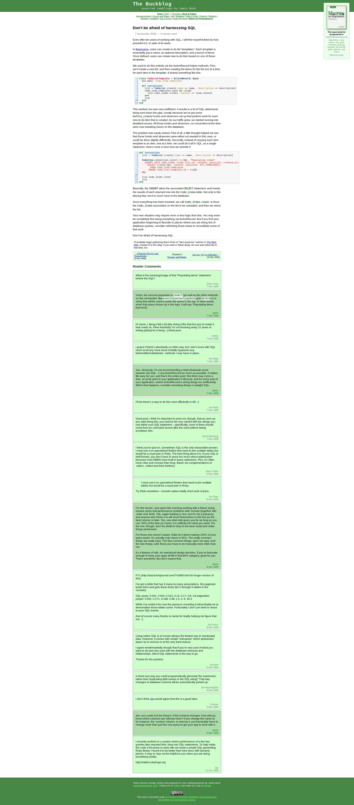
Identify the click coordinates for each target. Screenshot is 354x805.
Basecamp (142, 49)
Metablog (180, 16)
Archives (177, 14)
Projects (203, 16)
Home (160, 14)
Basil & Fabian (189, 14)
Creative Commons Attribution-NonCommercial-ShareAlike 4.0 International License (187, 798)
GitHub (207, 785)
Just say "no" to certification (204, 255)
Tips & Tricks (165, 18)
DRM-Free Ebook (336, 55)
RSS (167, 14)
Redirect (212, 16)
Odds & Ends (192, 16)
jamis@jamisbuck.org (145, 785)
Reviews (145, 18)
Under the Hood (180, 18)
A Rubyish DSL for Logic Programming (146, 254)
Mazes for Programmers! (201, 18)
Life (172, 16)
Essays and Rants (161, 16)
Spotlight (154, 18)
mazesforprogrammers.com (337, 37)
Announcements (143, 16)
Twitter (177, 785)
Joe (152, 698)
